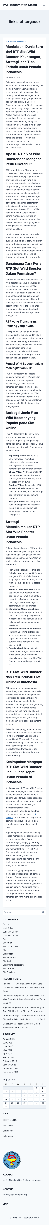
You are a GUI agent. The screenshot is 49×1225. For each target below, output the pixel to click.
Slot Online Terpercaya (16, 41)
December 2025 (10, 1068)
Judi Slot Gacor (10, 932)
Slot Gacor (8, 954)
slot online (8, 1125)
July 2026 (7, 1043)
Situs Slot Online (11, 946)
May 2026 (7, 1050)
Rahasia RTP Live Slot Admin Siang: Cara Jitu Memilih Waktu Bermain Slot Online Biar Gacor (23, 987)
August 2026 (9, 1039)
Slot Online (8, 961)
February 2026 (10, 1061)
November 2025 (10, 1072)
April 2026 (8, 1053)
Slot (5, 950)
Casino (6, 924)
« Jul (5, 1113)
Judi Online (8, 928)
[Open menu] (44, 5)
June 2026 (8, 1046)
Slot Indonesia (9, 957)
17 (6, 1099)
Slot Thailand (9, 972)
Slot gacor (7, 1131)
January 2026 (9, 1065)
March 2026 (8, 1057)
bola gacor (8, 1136)
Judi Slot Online (10, 935)
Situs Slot (7, 943)
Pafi (5, 939)
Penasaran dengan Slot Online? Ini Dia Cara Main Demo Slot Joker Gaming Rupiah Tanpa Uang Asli (24, 999)
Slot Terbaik (8, 968)
